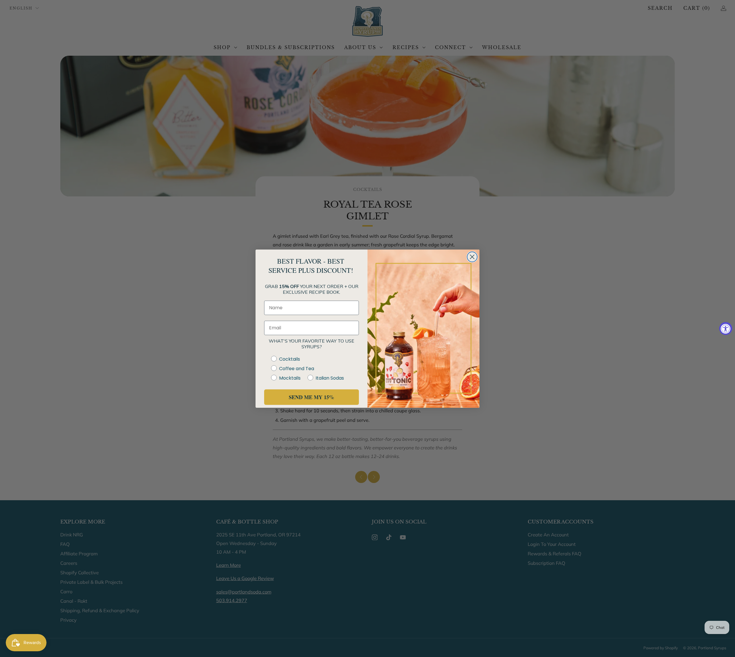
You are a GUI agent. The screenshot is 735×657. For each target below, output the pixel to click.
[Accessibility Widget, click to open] (725, 328)
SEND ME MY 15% (311, 397)
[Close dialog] (472, 257)
